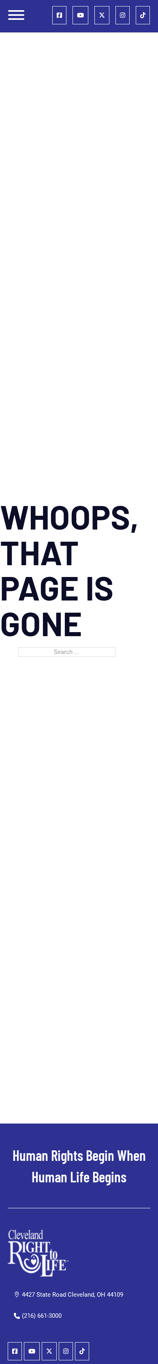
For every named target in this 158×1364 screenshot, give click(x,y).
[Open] (16, 15)
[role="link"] (59, 15)
